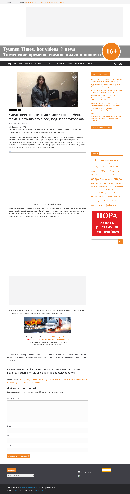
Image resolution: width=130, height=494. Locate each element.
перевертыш (95, 193)
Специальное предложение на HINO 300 (55, 339)
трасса (101, 205)
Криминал (79, 64)
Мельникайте (113, 160)
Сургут (98, 167)
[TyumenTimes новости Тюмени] (9, 63)
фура (114, 205)
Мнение (90, 64)
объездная (101, 190)
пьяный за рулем (96, 201)
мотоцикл (110, 186)
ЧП (15, 64)
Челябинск (113, 175)
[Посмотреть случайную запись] (120, 63)
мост (105, 186)
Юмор (69, 64)
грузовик (103, 183)
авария (96, 179)
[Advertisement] (47, 290)
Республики (109, 164)
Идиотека (60, 64)
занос (97, 186)
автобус (104, 179)
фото (108, 205)
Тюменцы (39, 64)
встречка (95, 183)
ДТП (20, 64)
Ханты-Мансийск (102, 175)
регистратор (110, 200)
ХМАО (93, 175)
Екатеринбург (103, 160)
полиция (100, 196)
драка (112, 183)
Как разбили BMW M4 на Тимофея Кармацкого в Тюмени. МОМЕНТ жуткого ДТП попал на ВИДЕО (105, 98)
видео (118, 179)
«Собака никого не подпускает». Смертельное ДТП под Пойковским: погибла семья (106, 111)
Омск (103, 164)
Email (9, 436)
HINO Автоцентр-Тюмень (60, 337)
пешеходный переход (113, 193)
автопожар (110, 179)
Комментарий (13, 398)
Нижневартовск (96, 164)
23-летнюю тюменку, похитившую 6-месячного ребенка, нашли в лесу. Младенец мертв (28, 357)
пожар (94, 196)
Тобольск (104, 167)
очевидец (110, 189)
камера (101, 186)
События (28, 64)
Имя (9, 426)
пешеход (102, 193)
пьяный (120, 196)
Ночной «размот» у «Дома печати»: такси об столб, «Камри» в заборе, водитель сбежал (67, 356)
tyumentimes (23, 123)
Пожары (49, 64)
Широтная (120, 175)
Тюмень (103, 171)
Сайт (9, 445)
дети (109, 183)
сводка (94, 205)
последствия (110, 196)
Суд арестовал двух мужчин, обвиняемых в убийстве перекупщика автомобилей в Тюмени (106, 118)
